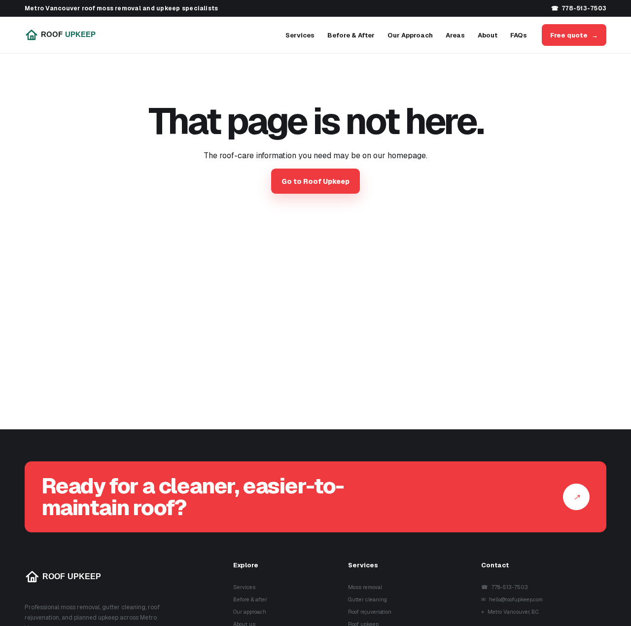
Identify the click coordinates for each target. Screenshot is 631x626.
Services (300, 35)
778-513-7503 (578, 8)
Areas (455, 35)
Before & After (351, 35)
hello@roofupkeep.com (512, 599)
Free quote (574, 35)
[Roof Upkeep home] (67, 35)
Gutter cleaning (367, 599)
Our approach (249, 611)
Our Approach (410, 35)
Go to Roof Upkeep (315, 181)
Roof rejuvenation (369, 611)
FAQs (518, 35)
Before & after (250, 599)
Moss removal (365, 587)
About (487, 35)
